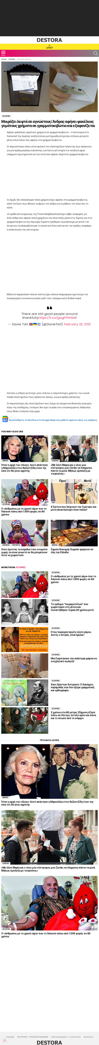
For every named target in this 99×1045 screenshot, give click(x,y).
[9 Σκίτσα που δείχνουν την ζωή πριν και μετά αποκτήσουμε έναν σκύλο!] (74, 491)
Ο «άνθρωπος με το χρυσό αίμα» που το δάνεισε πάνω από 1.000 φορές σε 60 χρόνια (24, 511)
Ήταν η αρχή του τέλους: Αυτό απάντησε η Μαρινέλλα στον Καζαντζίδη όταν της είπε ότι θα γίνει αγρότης (24, 468)
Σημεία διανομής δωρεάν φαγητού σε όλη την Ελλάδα (72, 551)
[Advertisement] (49, 18)
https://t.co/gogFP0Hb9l (57, 318)
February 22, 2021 (77, 324)
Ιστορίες (6, 504)
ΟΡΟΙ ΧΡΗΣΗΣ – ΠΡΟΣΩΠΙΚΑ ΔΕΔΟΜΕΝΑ (32, 1037)
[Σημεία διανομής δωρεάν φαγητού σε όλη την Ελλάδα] (74, 533)
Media (5, 460)
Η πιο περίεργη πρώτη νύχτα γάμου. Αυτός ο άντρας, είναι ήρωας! (71, 633)
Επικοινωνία (88, 1037)
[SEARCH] (96, 53)
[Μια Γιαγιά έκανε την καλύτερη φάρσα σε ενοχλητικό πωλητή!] (24, 665)
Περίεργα (16, 545)
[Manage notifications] (5, 1040)
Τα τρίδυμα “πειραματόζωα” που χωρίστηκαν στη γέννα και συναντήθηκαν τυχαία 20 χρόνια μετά (72, 607)
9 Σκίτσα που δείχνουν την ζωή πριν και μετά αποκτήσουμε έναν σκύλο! (73, 508)
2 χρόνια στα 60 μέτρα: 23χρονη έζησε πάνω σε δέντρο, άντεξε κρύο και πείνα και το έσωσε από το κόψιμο (73, 715)
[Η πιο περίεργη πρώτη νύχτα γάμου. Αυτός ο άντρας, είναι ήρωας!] (24, 639)
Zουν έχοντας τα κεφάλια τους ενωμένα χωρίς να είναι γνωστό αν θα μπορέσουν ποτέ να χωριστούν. (24, 552)
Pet (53, 502)
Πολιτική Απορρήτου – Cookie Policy (66, 1037)
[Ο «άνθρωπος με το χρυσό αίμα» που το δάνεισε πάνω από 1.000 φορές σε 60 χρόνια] (24, 492)
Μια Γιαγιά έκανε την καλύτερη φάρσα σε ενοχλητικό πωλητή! (74, 660)
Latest (49, 48)
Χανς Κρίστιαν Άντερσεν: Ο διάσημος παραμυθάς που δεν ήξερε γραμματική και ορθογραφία (72, 687)
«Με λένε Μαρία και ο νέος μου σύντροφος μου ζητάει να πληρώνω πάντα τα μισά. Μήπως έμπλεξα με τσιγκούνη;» (71, 469)
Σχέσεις (55, 460)
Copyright (10, 1037)
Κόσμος (6, 545)
